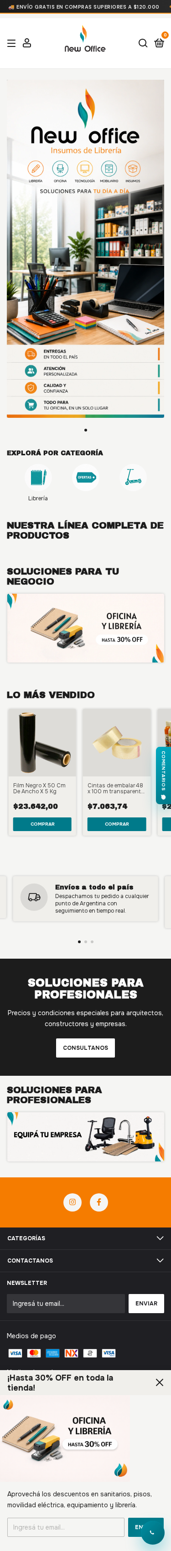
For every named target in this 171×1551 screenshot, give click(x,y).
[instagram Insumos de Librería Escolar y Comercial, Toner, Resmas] (72, 1202)
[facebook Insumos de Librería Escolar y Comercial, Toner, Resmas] (99, 1202)
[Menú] (13, 44)
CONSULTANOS (85, 1048)
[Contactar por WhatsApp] (153, 1533)
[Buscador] (143, 44)
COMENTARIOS (163, 771)
